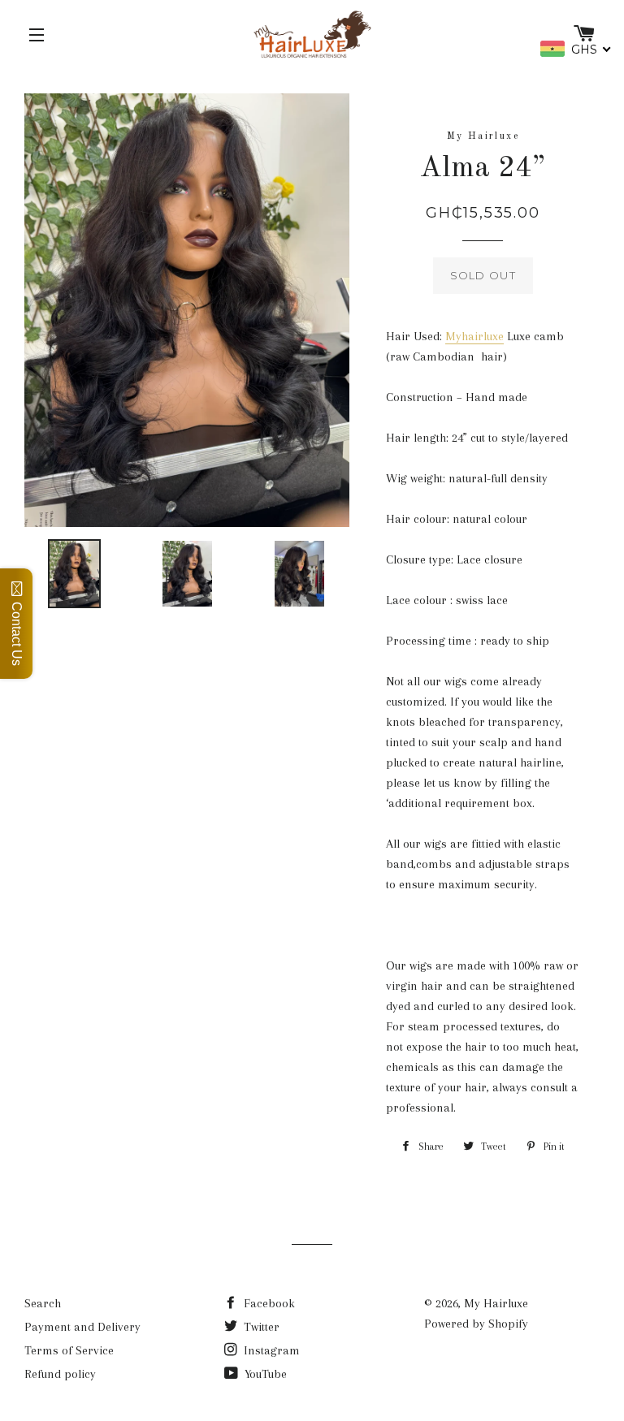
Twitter (260, 1327)
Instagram (270, 1350)
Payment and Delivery (82, 1327)
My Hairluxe (496, 1303)
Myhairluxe (474, 336)
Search (42, 1303)
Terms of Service (69, 1350)
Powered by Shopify (476, 1323)
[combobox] (576, 49)
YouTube (264, 1374)
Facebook (267, 1303)
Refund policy (60, 1374)
